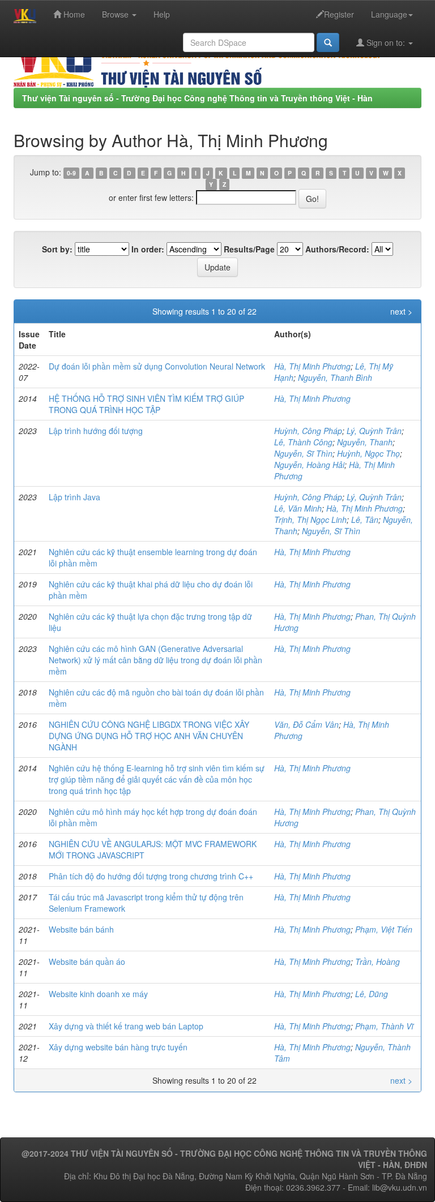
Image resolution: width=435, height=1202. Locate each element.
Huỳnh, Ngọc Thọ (368, 453)
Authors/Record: (337, 249)
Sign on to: (385, 42)
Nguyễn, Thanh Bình (335, 377)
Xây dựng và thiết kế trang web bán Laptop (126, 1026)
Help (161, 14)
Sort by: (57, 249)
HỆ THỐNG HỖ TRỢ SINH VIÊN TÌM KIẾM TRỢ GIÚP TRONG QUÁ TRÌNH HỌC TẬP (146, 404)
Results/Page (249, 249)
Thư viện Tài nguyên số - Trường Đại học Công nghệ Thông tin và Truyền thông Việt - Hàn (197, 98)
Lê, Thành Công (303, 442)
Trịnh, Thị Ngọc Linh (310, 519)
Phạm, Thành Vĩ (384, 1026)
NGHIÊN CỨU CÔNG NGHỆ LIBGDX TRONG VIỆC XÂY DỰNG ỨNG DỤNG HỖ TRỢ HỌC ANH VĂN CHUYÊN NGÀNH (149, 736)
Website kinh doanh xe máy (98, 993)
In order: (147, 249)
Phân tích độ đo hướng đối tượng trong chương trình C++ (151, 876)
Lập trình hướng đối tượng (96, 430)
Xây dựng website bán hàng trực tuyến (118, 1047)
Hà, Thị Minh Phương (312, 366)
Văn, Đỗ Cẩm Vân (306, 724)
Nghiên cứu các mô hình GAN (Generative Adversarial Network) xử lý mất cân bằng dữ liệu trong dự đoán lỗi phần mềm (155, 660)
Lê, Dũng (371, 993)
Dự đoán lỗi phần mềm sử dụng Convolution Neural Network (157, 366)
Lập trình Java (74, 497)
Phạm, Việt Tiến (383, 929)
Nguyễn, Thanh (365, 442)
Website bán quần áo (87, 961)
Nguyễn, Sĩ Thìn (303, 453)
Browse (116, 14)
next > (401, 311)
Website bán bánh (81, 929)
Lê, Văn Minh (298, 508)
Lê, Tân (364, 519)
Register (339, 14)
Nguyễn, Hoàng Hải (309, 464)
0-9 (71, 173)
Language (389, 14)
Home (73, 14)
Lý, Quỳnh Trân (374, 430)
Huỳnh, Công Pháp (308, 430)
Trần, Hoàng (377, 961)
